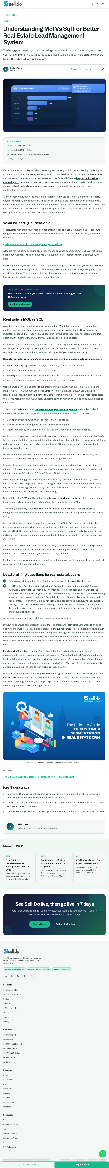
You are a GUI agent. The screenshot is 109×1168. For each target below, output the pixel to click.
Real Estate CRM (10, 990)
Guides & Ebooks (10, 1134)
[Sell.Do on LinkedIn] (5, 976)
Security (6, 1098)
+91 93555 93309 (28, 1165)
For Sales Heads (10, 1048)
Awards (6, 1084)
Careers (6, 1093)
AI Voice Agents (10, 1008)
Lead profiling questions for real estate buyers (29, 154)
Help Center (8, 1143)
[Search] (91, 4)
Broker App (8, 999)
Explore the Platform (65, 924)
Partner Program (10, 1102)
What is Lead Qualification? (21, 146)
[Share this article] (103, 69)
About (6, 1075)
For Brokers (8, 1039)
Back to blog (11, 15)
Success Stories (10, 1125)
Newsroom (7, 1080)
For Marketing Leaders (12, 1044)
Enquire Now (82, 1165)
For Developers (9, 1035)
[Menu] (103, 4)
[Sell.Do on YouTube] (18, 976)
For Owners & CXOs (11, 1053)
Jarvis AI (6, 1004)
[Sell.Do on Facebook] (24, 976)
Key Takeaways (16, 159)
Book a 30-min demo (20, 304)
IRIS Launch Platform (12, 995)
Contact (7, 1107)
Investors (7, 1089)
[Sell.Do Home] (13, 4)
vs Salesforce (9, 1057)
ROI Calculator (9, 1147)
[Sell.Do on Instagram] (31, 976)
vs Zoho (6, 1062)
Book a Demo (39, 924)
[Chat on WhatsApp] (102, 1153)
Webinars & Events (11, 1138)
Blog (5, 1120)
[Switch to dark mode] (97, 4)
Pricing (6, 1022)
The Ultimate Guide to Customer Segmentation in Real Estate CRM (38, 777)
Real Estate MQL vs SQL (20, 150)
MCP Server (8, 1013)
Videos (6, 1129)
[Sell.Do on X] (12, 976)
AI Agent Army (9, 1017)
